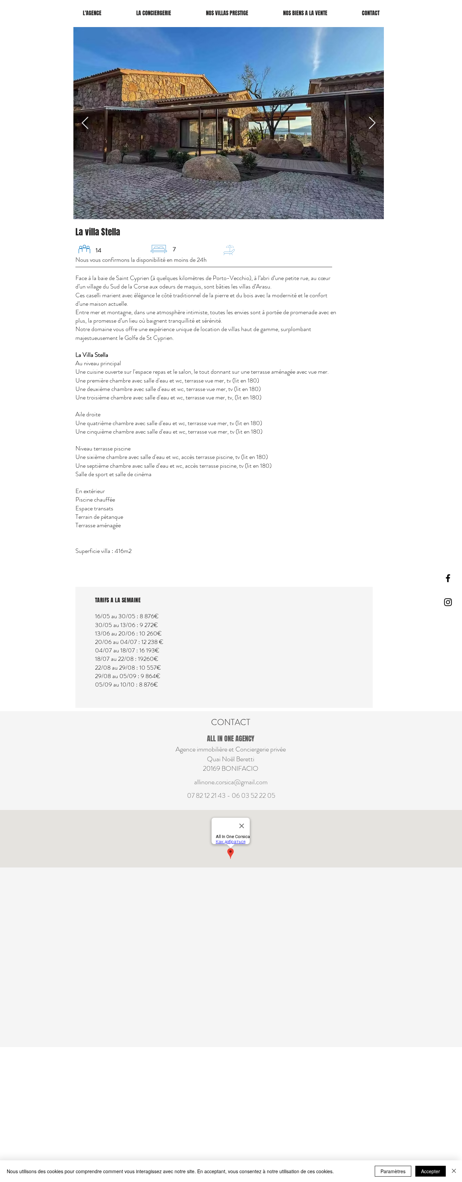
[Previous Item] (85, 123)
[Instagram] (448, 602)
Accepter (430, 1171)
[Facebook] (448, 578)
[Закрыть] (454, 1171)
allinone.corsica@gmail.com (231, 782)
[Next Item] (372, 123)
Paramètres (393, 1171)
